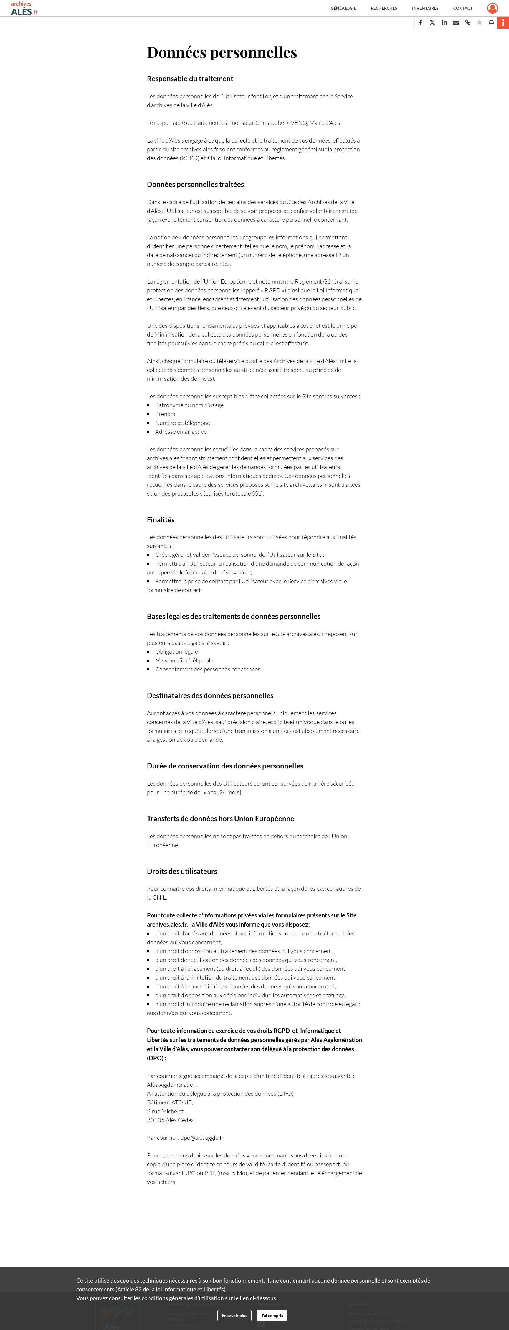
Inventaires (425, 8)
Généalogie (343, 8)
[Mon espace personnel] (492, 8)
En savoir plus (234, 1315)
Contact (462, 8)
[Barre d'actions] (503, 23)
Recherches (384, 8)
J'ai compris (272, 1315)
